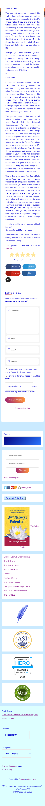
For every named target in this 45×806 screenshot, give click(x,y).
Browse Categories (9, 766)
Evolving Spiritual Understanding (17, 557)
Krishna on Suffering (12, 582)
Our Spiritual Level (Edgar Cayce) (17, 586)
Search (7, 434)
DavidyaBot (26, 487)
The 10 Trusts (9, 561)
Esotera (21, 779)
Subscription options (12, 477)
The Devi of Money (11, 565)
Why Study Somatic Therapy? (16, 590)
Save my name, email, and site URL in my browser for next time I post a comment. (20, 371)
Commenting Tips (22, 408)
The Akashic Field (11, 569)
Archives (5, 729)
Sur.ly (27, 672)
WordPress (31, 779)
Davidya (8, 248)
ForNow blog (7, 769)
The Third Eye (9, 595)
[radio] (11, 255)
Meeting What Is (10, 578)
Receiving (8, 573)
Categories (6, 747)
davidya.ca (22, 667)
